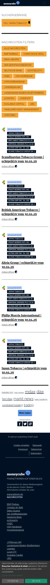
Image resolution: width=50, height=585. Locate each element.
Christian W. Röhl (15, 507)
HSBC (10, 523)
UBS (9, 558)
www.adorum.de (15, 494)
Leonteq (11, 548)
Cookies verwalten (21, 445)
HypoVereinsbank (15, 530)
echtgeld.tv (12, 520)
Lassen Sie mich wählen (12, 575)
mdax (30, 391)
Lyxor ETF (12, 552)
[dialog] (25, 573)
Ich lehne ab (13, 581)
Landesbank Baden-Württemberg (23, 545)
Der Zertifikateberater (17, 514)
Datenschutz (36, 449)
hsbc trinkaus (19, 392)
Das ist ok (36, 581)
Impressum (23, 449)
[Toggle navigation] (44, 3)
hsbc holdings (41, 399)
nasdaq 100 (7, 392)
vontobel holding (12, 405)
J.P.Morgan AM (14, 542)
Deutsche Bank (14, 517)
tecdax (7, 399)
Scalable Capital (15, 555)
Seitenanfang (36, 453)
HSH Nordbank (14, 526)
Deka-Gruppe (13, 510)
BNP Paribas (13, 504)
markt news (23, 399)
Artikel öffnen (8, 166)
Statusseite (37, 445)
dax (40, 391)
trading (29, 405)
